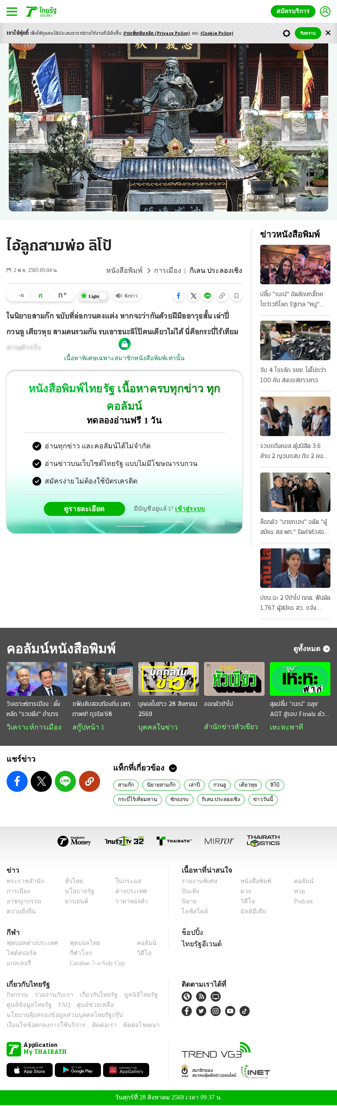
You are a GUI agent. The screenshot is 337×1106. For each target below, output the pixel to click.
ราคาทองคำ (128, 902)
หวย (295, 892)
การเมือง (174, 270)
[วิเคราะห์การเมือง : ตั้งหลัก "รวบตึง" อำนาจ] (37, 679)
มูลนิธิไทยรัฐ (131, 995)
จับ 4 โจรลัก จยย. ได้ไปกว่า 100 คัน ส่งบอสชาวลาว (293, 375)
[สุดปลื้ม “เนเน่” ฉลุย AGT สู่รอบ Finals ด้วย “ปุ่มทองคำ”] (300, 679)
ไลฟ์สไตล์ (193, 912)
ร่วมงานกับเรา (50, 995)
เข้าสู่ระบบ (188, 491)
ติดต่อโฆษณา (127, 1026)
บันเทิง (189, 892)
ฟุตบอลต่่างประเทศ (29, 944)
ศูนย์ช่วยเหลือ (86, 1005)
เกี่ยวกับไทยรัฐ (92, 995)
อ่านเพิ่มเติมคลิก (156, 33)
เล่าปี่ (191, 785)
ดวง (243, 892)
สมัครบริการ (295, 11)
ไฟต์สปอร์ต (20, 954)
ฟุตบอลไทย (77, 944)
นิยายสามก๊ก (159, 785)
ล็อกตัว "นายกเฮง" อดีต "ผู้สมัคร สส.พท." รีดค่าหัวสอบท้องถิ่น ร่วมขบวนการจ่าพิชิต (295, 528)
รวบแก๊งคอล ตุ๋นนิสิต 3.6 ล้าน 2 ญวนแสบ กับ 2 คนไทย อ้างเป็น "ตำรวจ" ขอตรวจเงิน (291, 452)
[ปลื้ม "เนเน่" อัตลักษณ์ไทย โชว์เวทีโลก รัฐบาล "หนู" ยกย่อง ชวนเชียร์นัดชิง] (295, 264)
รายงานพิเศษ (198, 882)
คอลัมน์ (299, 882)
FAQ (58, 1005)
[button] (178, 295)
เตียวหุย (243, 785)
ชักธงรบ (127, 799)
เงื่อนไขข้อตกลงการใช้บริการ (41, 1026)
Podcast (301, 902)
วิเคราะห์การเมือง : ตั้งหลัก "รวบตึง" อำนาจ (33, 709)
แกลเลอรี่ (18, 964)
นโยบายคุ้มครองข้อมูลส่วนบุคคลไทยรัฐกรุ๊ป (58, 1016)
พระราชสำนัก (23, 882)
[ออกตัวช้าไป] (234, 679)
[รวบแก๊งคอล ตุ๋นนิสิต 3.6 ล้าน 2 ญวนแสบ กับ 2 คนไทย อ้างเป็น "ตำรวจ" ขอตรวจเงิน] (295, 416)
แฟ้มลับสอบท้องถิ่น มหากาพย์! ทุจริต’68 (101, 709)
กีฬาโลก (74, 954)
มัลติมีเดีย (250, 912)
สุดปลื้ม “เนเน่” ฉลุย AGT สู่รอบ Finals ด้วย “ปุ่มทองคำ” (299, 710)
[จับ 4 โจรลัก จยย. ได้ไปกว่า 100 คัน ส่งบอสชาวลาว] (295, 340)
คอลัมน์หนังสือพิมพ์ (58, 648)
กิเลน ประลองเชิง (167, 799)
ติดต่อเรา (93, 1026)
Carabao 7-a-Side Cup (95, 964)
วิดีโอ (244, 902)
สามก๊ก (125, 785)
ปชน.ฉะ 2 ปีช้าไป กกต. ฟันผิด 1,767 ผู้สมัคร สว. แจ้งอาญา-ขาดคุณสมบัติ (295, 604)
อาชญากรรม (22, 902)
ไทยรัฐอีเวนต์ (199, 944)
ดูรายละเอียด (88, 490)
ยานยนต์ (74, 902)
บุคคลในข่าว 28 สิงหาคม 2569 (167, 709)
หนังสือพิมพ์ (134, 270)
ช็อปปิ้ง (191, 933)
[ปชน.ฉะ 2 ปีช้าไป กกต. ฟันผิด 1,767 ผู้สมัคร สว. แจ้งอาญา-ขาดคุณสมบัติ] (295, 568)
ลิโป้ (268, 785)
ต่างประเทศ (127, 892)
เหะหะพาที (283, 727)
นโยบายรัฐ (77, 892)
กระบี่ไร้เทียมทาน (303, 785)
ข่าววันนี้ (207, 799)
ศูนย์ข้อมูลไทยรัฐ (27, 1005)
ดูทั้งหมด (308, 648)
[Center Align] (328, 33)
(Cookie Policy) (217, 33)
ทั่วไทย (72, 882)
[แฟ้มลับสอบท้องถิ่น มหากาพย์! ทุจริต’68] (102, 679)
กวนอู (215, 785)
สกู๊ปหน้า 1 (86, 727)
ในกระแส (125, 882)
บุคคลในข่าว (154, 727)
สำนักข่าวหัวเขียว (227, 726)
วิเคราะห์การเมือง (31, 727)
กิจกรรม (17, 995)
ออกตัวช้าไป (218, 704)
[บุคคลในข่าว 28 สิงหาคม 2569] (168, 679)
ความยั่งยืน (20, 912)
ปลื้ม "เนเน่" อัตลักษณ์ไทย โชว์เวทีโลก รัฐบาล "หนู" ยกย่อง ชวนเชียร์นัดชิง (291, 300)
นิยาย (188, 902)
